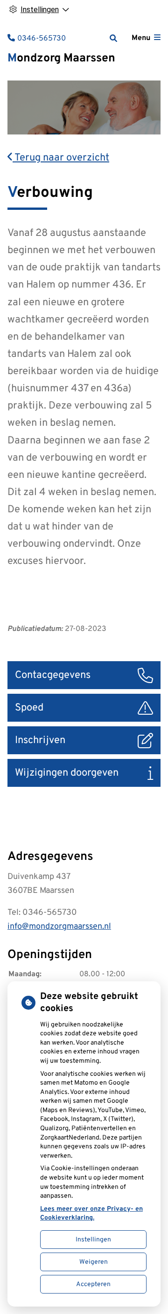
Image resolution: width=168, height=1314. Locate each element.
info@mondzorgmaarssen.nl (59, 926)
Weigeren (93, 1262)
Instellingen (93, 1240)
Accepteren (93, 1284)
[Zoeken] (113, 38)
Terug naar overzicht (61, 158)
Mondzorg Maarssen (61, 58)
